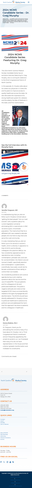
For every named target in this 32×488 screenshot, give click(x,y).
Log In (2, 421)
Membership (19, 20)
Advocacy (3, 436)
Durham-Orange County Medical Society (15, 19)
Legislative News (6, 20)
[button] (0, 462)
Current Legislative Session (17, 18)
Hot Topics (25, 19)
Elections (20, 19)
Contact (2, 419)
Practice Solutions (5, 437)
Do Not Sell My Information (15, 486)
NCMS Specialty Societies (12, 21)
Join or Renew (4, 424)
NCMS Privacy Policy (15, 477)
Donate (2, 422)
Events (2, 439)
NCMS (13, 22)
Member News (14, 20)
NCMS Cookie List (15, 483)
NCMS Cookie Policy (15, 480)
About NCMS (4, 432)
